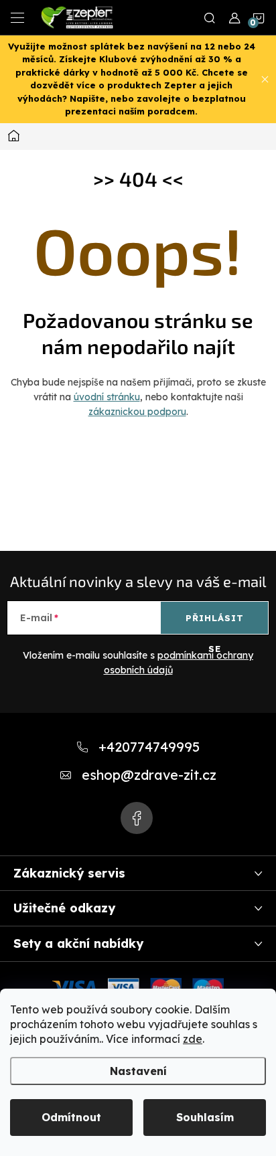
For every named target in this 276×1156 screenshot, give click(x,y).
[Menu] (17, 17)
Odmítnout (71, 1117)
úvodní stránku (107, 397)
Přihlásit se (215, 623)
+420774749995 (149, 746)
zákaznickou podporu (137, 412)
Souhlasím (205, 1117)
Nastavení (138, 1071)
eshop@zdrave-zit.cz (149, 774)
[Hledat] (210, 17)
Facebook (137, 818)
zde (192, 1039)
